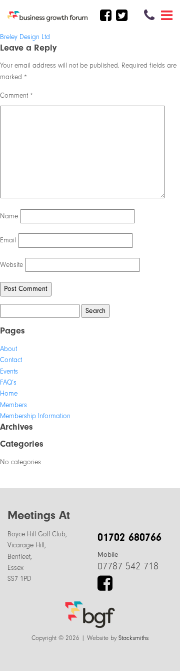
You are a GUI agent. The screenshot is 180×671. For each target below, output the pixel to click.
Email (8, 240)
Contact (11, 360)
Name (9, 216)
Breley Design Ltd (25, 37)
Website (11, 264)
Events (9, 371)
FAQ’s (8, 382)
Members (13, 405)
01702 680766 (130, 537)
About (8, 349)
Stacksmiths (133, 637)
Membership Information (35, 416)
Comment (16, 95)
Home (9, 393)
